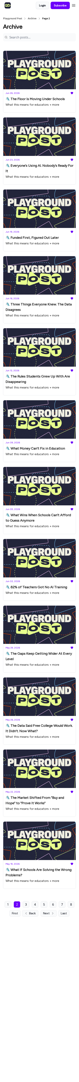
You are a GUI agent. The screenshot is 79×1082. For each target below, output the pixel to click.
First (15, 913)
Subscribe (60, 5)
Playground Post (12, 18)
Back (32, 913)
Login (42, 5)
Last (64, 913)
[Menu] (73, 5)
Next (46, 913)
